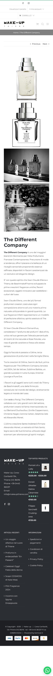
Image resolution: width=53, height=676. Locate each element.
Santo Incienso (29, 424)
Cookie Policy (36, 565)
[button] (47, 670)
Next (45, 44)
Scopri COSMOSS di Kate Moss (13, 578)
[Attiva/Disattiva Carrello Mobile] (37, 24)
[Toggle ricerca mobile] (42, 24)
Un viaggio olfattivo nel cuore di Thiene (14, 543)
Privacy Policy (36, 559)
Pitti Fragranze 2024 (12, 588)
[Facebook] (5, 504)
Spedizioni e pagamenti (36, 541)
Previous (36, 44)
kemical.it (39, 633)
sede (10, 399)
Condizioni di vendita (36, 551)
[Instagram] (9, 504)
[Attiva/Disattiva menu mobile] (47, 24)
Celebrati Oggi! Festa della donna (14, 568)
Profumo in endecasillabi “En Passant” (13, 556)
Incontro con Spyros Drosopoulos (11, 599)
